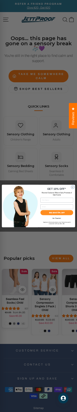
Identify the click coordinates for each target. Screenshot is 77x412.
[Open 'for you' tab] (63, 398)
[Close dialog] (72, 187)
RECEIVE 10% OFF (56, 212)
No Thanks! (57, 218)
